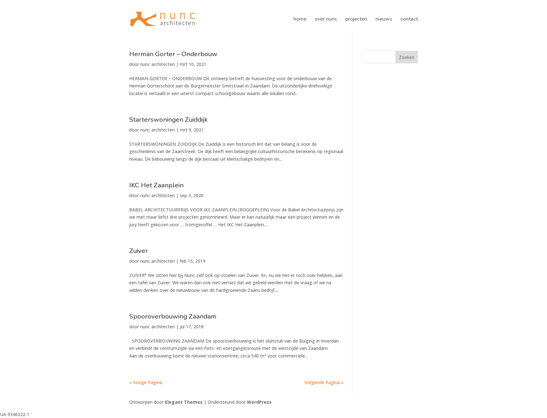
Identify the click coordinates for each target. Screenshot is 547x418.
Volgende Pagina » (324, 382)
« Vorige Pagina (145, 382)
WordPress (259, 402)
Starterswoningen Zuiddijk (168, 119)
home (299, 20)
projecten (356, 20)
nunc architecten (157, 64)
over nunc (326, 20)
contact (409, 20)
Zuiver (138, 250)
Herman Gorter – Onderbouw (173, 53)
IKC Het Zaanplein (156, 185)
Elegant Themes (184, 402)
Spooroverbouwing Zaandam (173, 316)
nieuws (383, 20)
